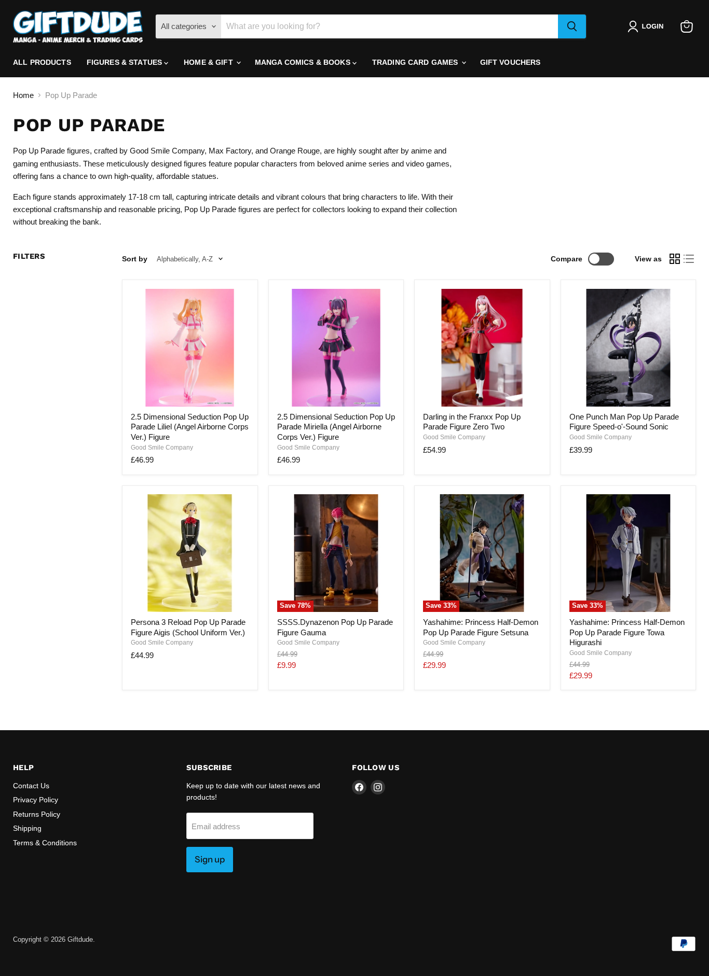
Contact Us (31, 786)
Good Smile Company (162, 447)
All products (42, 62)
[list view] (689, 259)
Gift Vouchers (510, 62)
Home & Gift (209, 62)
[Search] (572, 26)
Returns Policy (36, 814)
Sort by (134, 259)
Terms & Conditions (45, 843)
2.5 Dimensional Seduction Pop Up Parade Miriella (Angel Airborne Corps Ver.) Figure (336, 426)
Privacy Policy (35, 800)
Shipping (27, 828)
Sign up (210, 859)
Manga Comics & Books (303, 62)
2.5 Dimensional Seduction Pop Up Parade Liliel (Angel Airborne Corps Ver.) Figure (190, 426)
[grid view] (674, 259)
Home (23, 95)
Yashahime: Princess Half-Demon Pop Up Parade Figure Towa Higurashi (627, 632)
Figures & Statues (126, 62)
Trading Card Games (416, 62)
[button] (647, 26)
